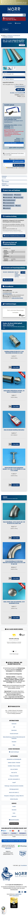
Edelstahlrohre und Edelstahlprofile (14, 759)
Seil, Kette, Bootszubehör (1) (14, 779)
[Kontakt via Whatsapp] (22, 846)
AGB (14, 727)
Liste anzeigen (8, 280)
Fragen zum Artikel (19, 197)
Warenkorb (18, 23)
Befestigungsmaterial (14, 789)
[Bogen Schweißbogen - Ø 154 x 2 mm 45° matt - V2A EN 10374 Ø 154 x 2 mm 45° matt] (14, 511)
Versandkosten (24, 865)
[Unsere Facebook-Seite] (19, 892)
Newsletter (14, 741)
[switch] (3, 913)
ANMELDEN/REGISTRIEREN (17, 298)
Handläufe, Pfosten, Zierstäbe (14, 765)
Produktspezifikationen (9, 205)
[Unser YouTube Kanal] (25, 892)
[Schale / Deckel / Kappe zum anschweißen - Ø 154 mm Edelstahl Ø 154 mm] (14, 591)
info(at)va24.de (15, 895)
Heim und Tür (14, 772)
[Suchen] (24, 15)
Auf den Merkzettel (8, 197)
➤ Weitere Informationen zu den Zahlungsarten (14, 840)
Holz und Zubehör (14, 769)
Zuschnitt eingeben (19, 161)
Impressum (14, 723)
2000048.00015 (11, 272)
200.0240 (5, 272)
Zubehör (18, 205)
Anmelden (10, 23)
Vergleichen (18, 194)
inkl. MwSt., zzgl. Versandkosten (17, 92)
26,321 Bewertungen (14, 653)
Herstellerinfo (7, 208)
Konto (14, 813)
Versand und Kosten (14, 733)
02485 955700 (8, 848)
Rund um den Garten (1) (14, 792)
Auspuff (14, 782)
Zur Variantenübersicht (9, 202)
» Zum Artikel (15, 367)
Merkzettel (14, 816)
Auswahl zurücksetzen (20, 86)
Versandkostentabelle (7, 293)
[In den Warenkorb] (10, 367)
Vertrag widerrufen (14, 823)
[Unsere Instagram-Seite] (22, 892)
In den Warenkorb (19, 165)
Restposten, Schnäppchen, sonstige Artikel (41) (14, 795)
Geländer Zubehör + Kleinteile (14, 762)
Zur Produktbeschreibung (9, 200)
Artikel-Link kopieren (8, 194)
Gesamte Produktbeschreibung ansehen (14, 235)
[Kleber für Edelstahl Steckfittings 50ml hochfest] (14, 419)
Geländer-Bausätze (14, 799)
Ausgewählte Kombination (8, 82)
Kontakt (14, 806)
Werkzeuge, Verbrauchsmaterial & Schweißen (14, 785)
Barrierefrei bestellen (14, 819)
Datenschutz (14, 730)
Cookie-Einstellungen (14, 752)
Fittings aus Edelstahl (14, 775)
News (14, 745)
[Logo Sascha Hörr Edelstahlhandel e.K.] (14, 10)
